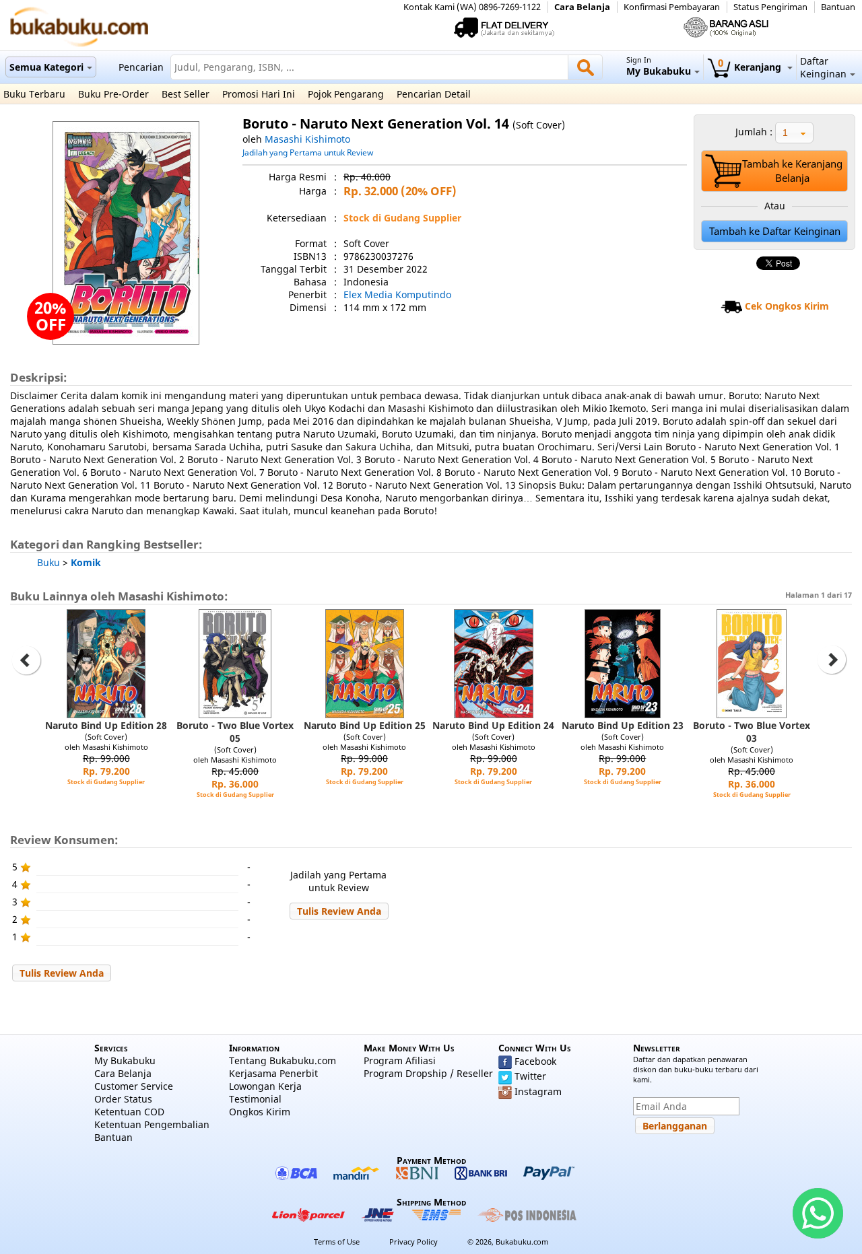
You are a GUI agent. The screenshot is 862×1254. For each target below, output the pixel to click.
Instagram (538, 1091)
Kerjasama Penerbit (273, 1073)
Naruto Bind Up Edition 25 (365, 725)
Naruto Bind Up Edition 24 (493, 725)
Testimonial (255, 1098)
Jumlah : (753, 131)
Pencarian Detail (434, 94)
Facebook (535, 1061)
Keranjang (751, 67)
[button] (339, 911)
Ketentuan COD (129, 1111)
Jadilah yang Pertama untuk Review (307, 152)
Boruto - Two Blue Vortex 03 (751, 731)
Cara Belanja (582, 7)
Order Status (123, 1098)
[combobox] (794, 132)
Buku (48, 562)
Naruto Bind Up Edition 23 (623, 725)
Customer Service (133, 1086)
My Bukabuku (125, 1060)
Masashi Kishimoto (307, 139)
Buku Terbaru (34, 94)
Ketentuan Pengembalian (151, 1124)
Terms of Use (337, 1241)
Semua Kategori (46, 67)
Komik (86, 562)
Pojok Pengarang (346, 94)
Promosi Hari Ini (258, 94)
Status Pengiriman (770, 7)
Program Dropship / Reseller (428, 1073)
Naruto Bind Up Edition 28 (106, 725)
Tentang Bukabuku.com (282, 1060)
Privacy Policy (413, 1241)
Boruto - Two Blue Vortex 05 (235, 731)
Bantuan (838, 7)
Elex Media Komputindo (397, 294)
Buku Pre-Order (113, 94)
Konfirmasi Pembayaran (672, 7)
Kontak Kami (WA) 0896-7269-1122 (472, 7)
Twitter (530, 1076)
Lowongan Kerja (265, 1086)
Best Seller (185, 94)
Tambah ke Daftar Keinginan (774, 231)
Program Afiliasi (400, 1060)
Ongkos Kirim (259, 1111)
